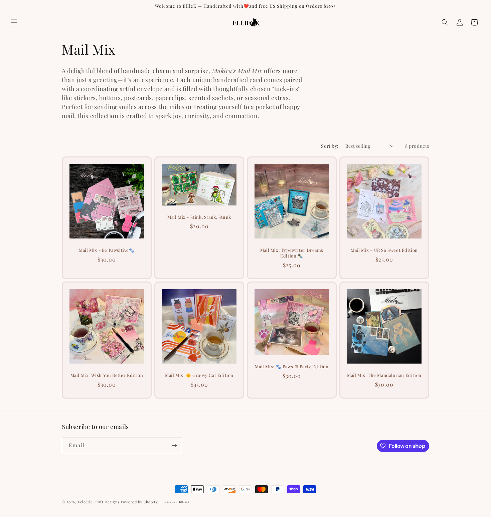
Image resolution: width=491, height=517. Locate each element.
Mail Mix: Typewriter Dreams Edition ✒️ (291, 252)
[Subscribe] (174, 445)
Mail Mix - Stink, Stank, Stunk (199, 216)
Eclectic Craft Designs (99, 501)
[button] (14, 22)
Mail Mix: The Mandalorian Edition (384, 375)
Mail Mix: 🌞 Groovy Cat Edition (199, 375)
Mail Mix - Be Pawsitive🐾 (106, 250)
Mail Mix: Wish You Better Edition (106, 375)
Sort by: (329, 146)
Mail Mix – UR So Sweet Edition (384, 250)
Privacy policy (177, 501)
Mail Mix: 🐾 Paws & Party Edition (291, 366)
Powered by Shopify (139, 501)
